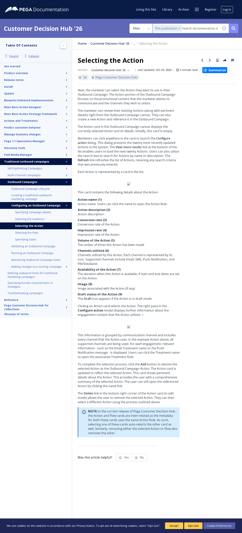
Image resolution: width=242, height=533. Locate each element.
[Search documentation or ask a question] (233, 28)
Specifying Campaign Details (33, 212)
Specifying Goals (25, 239)
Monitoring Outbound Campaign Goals (35, 260)
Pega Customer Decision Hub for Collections (26, 307)
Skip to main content (17, 4)
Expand (14, 56)
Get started (12, 66)
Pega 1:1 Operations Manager (24, 141)
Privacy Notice (86, 526)
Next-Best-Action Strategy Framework (30, 114)
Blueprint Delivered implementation (28, 100)
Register (210, 9)
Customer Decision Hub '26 (109, 43)
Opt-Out (193, 526)
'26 (85, 77)
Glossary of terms (16, 314)
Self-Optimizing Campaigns (25, 168)
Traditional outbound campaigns (26, 161)
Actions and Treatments (21, 120)
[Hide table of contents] (63, 45)
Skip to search (46, 4)
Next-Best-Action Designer (22, 107)
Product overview (16, 73)
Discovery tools (14, 148)
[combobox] (186, 28)
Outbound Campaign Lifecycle (30, 189)
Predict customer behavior (22, 127)
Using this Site (146, 9)
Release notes (14, 80)
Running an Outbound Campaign (32, 253)
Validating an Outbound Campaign (33, 246)
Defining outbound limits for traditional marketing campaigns (32, 275)
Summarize (217, 70)
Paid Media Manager (18, 154)
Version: (83, 70)
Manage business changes (22, 134)
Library (167, 9)
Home (82, 43)
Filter (136, 28)
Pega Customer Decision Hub (116, 77)
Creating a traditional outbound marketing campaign (31, 197)
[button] (179, 28)
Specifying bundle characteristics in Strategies (30, 284)
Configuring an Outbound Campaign (35, 205)
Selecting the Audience (29, 219)
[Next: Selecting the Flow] (210, 60)
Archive (183, 9)
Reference (11, 300)
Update (9, 93)
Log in (227, 9)
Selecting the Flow (26, 232)
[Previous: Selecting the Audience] (202, 60)
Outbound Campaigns (22, 182)
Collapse (33, 56)
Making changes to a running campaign (36, 266)
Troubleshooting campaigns (25, 293)
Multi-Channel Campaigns (24, 175)
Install (8, 86)
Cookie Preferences (219, 526)
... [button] (134, 43)
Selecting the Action (29, 226)
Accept (174, 526)
